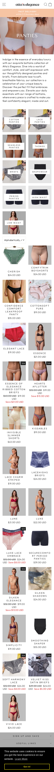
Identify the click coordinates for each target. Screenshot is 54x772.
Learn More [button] (21, 759)
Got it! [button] (27, 766)
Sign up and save (26, 736)
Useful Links (26, 743)
